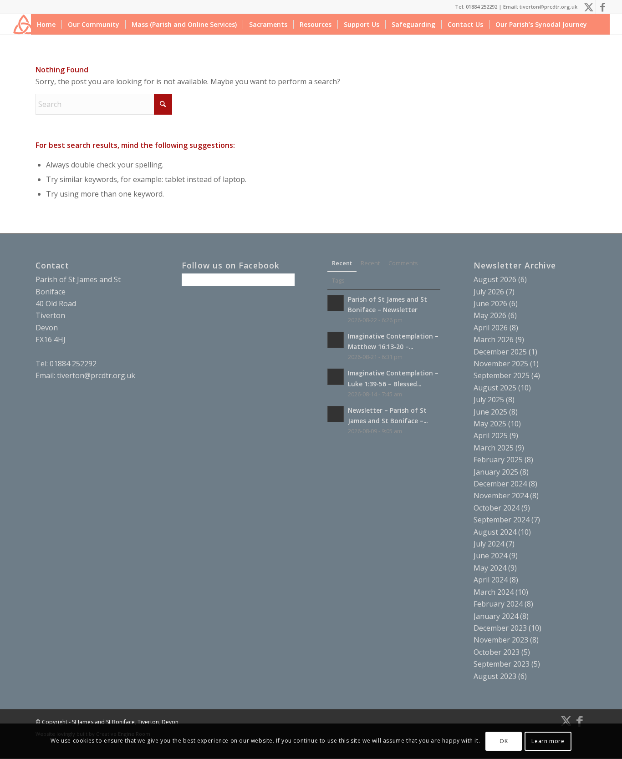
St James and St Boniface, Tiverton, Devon (125, 722)
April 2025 (491, 435)
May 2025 (490, 424)
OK (504, 741)
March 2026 (494, 339)
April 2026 (491, 328)
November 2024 (501, 496)
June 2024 (490, 556)
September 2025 (502, 375)
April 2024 (491, 580)
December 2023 (500, 628)
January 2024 (496, 616)
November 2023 (501, 640)
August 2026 (495, 279)
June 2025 (490, 412)
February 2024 (498, 604)
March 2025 (494, 448)
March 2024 (494, 592)
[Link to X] (589, 7)
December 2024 (500, 484)
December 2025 (500, 352)
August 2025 (495, 388)
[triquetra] (23, 24)
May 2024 (490, 568)
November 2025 (501, 364)
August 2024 (495, 532)
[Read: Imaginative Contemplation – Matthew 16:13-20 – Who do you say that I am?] (335, 340)
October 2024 (497, 508)
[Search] (601, 24)
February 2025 (498, 460)
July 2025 (489, 400)
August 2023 (495, 676)
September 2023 (502, 664)
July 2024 (489, 544)
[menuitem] (46, 24)
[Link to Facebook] (603, 7)
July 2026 (489, 292)
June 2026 (490, 304)
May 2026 (490, 315)
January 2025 (496, 472)
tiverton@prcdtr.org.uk (96, 375)
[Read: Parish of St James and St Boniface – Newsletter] (335, 303)
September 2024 (502, 520)
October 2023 (497, 652)
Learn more (547, 741)
